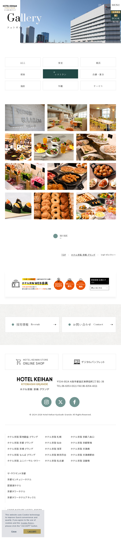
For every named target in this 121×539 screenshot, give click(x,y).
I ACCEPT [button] (32, 531)
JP (99, 4)
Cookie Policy (27, 523)
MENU (116, 5)
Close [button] (14, 531)
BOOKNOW (116, 16)
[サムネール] (25, 176)
